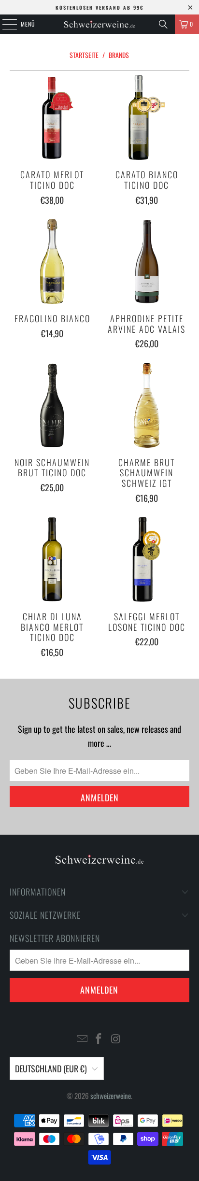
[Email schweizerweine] (82, 1039)
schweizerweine (110, 1095)
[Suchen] (163, 24)
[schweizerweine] (99, 24)
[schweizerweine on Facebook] (99, 1039)
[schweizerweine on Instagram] (116, 1039)
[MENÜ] (4, 24)
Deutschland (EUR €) (51, 1068)
